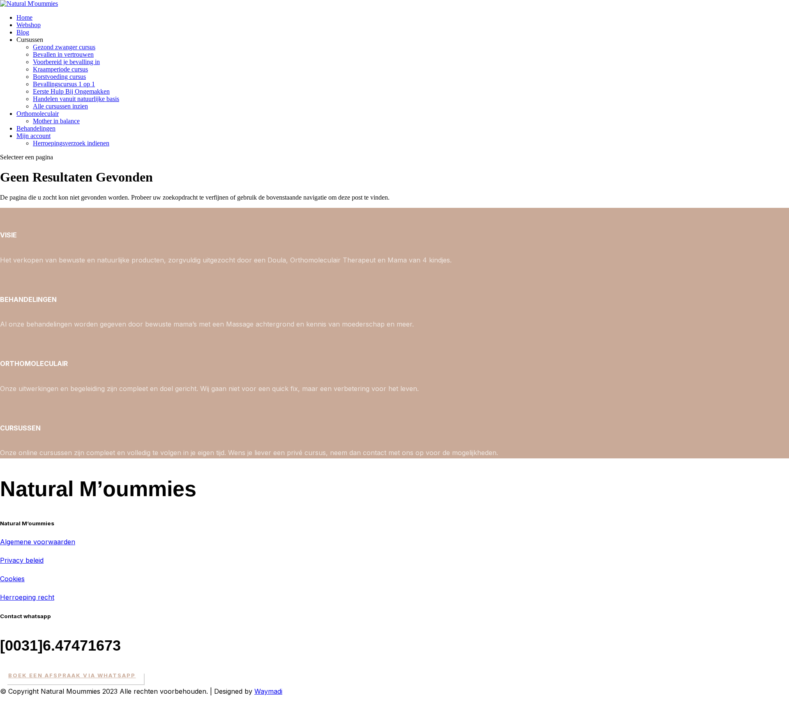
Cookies (12, 579)
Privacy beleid (22, 560)
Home (24, 17)
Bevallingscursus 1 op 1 (64, 84)
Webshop (28, 24)
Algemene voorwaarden (37, 542)
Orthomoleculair (37, 113)
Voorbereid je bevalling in (66, 61)
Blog (22, 32)
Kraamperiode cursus (60, 69)
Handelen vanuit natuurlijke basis (76, 98)
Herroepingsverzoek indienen (71, 143)
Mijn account (33, 135)
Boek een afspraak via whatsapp (72, 675)
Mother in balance (56, 120)
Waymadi (268, 691)
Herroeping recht (27, 597)
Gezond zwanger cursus (64, 47)
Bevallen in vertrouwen (63, 54)
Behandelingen (35, 128)
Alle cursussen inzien (60, 106)
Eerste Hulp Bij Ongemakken (71, 91)
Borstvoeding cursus (59, 76)
